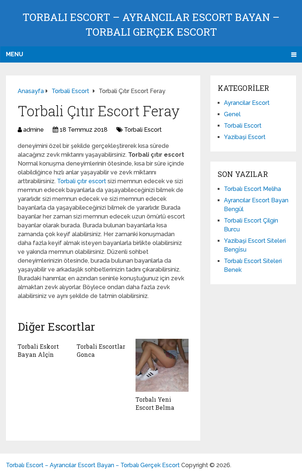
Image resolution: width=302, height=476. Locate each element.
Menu (14, 54)
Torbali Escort (143, 129)
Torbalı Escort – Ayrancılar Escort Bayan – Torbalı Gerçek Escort (93, 465)
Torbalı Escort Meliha (252, 188)
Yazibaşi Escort (245, 137)
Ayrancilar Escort (247, 102)
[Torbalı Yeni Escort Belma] (162, 365)
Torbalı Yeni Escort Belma (155, 403)
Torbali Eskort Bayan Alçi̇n (38, 350)
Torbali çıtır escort (82, 181)
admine (33, 129)
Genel (232, 114)
